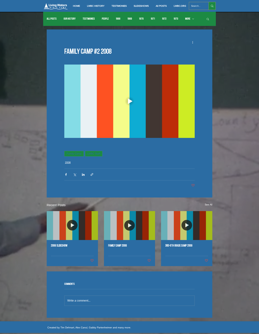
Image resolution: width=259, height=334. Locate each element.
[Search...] (212, 6)
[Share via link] (92, 174)
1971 (153, 18)
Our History (70, 18)
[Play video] (129, 101)
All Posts (52, 18)
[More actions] (192, 42)
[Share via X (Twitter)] (74, 174)
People (105, 18)
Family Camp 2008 (117, 245)
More (187, 18)
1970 (141, 18)
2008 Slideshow (59, 245)
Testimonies (89, 18)
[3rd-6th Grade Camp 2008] (186, 225)
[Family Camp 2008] (129, 225)
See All (208, 204)
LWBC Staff (93, 153)
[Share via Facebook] (66, 174)
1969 (129, 18)
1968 (118, 18)
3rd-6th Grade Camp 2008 (178, 245)
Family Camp (74, 153)
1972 (164, 18)
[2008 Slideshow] (72, 225)
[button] (207, 18)
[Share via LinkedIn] (83, 174)
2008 (68, 162)
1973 (176, 18)
